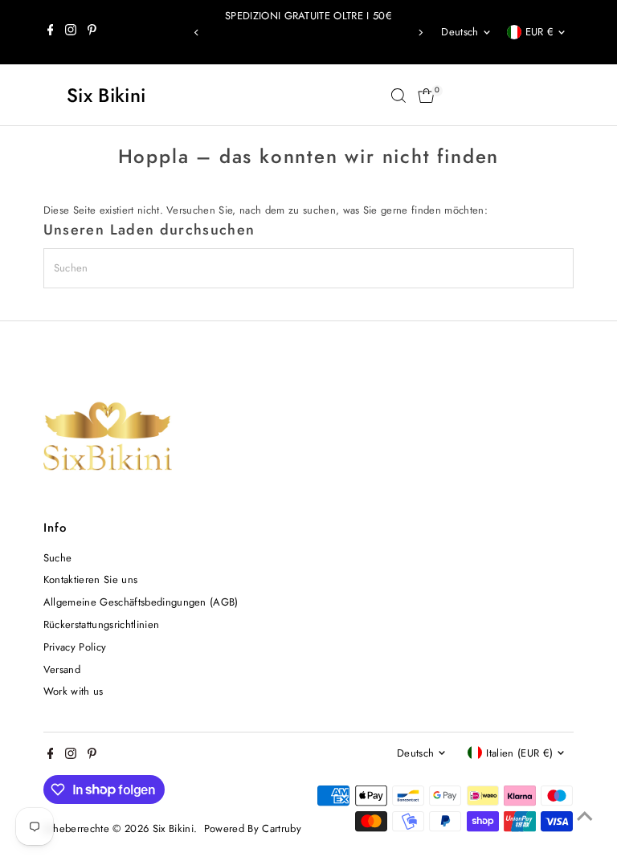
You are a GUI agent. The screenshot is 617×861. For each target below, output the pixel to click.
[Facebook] (50, 32)
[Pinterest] (92, 32)
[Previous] (197, 32)
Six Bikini (106, 95)
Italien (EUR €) (519, 753)
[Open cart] (426, 95)
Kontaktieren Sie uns (90, 579)
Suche (57, 557)
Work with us (73, 691)
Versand (61, 669)
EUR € (539, 31)
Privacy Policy (75, 647)
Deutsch (459, 31)
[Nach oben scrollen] (585, 817)
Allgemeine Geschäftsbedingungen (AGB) (141, 602)
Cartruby (281, 828)
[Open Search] (398, 95)
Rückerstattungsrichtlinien (101, 624)
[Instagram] (70, 32)
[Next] (420, 32)
